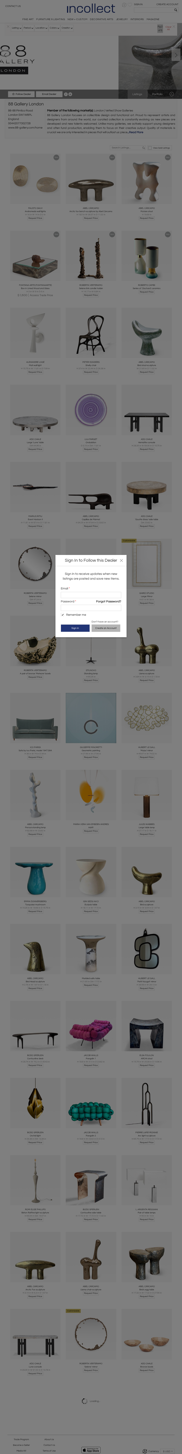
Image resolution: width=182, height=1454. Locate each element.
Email (65, 588)
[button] (121, 560)
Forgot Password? (108, 601)
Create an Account (106, 628)
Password (68, 601)
